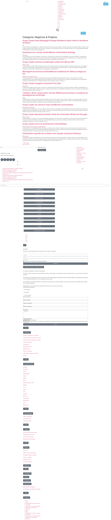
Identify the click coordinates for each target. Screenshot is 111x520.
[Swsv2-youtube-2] (10, 159)
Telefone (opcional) (27, 303)
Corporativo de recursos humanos (32, 506)
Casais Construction (27, 416)
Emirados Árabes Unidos (28, 382)
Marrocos (25, 396)
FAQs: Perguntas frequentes (29, 486)
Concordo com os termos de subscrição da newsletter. (35, 261)
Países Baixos (26, 400)
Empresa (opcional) (27, 306)
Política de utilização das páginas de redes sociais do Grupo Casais (18, 172)
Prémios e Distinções (27, 351)
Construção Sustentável (28, 436)
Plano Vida (25, 450)
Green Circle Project (27, 461)
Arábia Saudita (26, 373)
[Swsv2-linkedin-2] (2, 159)
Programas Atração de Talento (29, 455)
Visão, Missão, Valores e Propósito (30, 353)
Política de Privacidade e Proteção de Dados (13, 168)
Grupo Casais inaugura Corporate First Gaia (42, 83)
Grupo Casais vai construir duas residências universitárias (48, 105)
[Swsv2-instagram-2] (7, 159)
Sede (26, 500)
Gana (24, 391)
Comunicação (61, 9)
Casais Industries (27, 418)
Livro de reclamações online (9, 171)
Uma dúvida (26, 292)
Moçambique (26, 398)
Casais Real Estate (27, 420)
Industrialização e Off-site (28, 434)
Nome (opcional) (26, 296)
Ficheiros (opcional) (27, 318)
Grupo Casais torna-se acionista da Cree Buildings (45, 124)
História (25, 355)
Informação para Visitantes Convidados (31, 489)
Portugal (25, 367)
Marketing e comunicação (31, 507)
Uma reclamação (27, 295)
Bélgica (24, 378)
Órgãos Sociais (26, 348)
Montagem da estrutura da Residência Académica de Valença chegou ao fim (54, 72)
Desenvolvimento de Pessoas (29, 452)
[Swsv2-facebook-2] (4, 159)
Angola (24, 371)
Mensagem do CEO (27, 346)
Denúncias (27, 509)
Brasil (24, 380)
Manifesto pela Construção (29, 439)
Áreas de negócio (81, 148)
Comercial (27, 504)
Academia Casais (27, 459)
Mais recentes (26, 144)
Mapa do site (6, 174)
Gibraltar (25, 393)
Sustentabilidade (62, 4)
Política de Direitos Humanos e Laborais (32, 337)
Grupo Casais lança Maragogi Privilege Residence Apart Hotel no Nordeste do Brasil (55, 41)
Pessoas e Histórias (27, 457)
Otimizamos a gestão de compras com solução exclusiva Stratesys (52, 133)
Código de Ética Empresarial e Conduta (32, 340)
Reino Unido (25, 405)
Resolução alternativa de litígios (10, 170)
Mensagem (25, 309)
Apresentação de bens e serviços (32, 503)
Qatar (24, 402)
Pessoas (60, 5)
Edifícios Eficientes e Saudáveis (30, 432)
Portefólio (60, 2)
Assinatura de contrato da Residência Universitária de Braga (49, 52)
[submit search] (109, 185)
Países (26, 502)
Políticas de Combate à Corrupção (30, 335)
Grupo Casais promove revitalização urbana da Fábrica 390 (48, 62)
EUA (24, 387)
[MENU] (83, 33)
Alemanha (25, 369)
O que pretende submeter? (29, 287)
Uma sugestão (27, 289)
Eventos (60, 8)
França (24, 389)
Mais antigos (26, 143)
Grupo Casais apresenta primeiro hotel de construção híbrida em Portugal (55, 114)
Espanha (25, 384)
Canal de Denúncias (27, 342)
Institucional (61, 1)
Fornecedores (26, 344)
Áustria (24, 376)
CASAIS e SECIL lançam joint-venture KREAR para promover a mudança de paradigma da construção (55, 94)
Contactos (79, 154)
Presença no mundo (81, 153)
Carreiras (60, 6)
